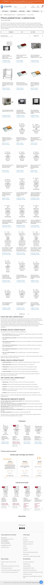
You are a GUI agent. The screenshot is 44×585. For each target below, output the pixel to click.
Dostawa (25, 548)
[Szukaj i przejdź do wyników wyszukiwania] (25, 7)
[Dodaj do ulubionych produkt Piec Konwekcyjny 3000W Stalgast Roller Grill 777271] (12, 95)
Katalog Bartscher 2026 (28, 568)
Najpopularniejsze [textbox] (4, 35)
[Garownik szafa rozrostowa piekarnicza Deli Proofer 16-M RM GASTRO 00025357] (22, 189)
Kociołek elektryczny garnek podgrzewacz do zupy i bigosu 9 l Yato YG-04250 (5, 438)
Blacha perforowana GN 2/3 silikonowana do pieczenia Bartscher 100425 (7, 194)
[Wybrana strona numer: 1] (36, 36)
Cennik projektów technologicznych (9, 572)
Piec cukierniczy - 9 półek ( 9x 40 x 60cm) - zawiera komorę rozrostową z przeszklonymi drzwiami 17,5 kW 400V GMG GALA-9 (36, 249)
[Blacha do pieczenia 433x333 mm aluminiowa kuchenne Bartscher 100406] (8, 134)
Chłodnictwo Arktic (27, 574)
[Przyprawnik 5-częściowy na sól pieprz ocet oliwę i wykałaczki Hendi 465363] (17, 435)
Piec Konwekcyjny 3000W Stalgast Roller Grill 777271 (7, 111)
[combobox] (6, 36)
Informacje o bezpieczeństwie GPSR (31, 556)
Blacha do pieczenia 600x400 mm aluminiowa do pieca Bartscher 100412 (21, 83)
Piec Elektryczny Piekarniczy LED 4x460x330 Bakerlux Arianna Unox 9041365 (6, 277)
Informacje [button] (26, 534)
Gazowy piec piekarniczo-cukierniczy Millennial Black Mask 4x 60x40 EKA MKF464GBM (21, 222)
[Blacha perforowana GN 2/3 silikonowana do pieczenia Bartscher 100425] (8, 189)
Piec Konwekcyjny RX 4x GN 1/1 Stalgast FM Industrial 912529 (7, 303)
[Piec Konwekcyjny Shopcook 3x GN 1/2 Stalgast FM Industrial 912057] (37, 299)
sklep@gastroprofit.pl (6, 545)
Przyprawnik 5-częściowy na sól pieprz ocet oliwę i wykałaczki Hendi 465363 (16, 438)
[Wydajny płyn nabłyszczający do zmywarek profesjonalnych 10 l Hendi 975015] (28, 435)
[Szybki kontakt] (41, 582)
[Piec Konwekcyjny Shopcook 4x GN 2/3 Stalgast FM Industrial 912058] (37, 106)
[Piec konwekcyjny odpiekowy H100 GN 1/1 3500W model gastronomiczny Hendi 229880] (8, 51)
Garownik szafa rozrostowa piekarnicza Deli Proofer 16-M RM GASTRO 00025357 (22, 194)
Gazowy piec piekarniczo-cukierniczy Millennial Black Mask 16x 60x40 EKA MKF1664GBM (7, 222)
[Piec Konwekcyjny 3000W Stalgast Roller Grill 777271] (8, 106)
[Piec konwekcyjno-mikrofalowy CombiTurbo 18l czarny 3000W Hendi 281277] (22, 271)
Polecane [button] (22, 421)
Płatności (25, 550)
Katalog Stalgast (27, 566)
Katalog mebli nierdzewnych (30, 570)
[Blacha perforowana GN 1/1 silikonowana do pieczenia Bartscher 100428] (22, 161)
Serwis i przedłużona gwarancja (30, 552)
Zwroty (24, 546)
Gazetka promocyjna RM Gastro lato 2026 (33, 572)
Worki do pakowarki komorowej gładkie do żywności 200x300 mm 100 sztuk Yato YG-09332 (5, 499)
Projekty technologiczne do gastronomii (10, 570)
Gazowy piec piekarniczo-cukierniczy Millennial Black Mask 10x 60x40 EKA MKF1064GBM (36, 194)
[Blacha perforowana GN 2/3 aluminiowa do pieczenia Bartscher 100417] (37, 161)
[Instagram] (22, 528)
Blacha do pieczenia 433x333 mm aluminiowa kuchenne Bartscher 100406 (7, 139)
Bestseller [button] (22, 516)
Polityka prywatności (28, 543)
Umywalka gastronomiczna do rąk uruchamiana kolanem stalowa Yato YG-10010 (38, 438)
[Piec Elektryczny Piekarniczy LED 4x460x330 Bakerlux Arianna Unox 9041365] (8, 271)
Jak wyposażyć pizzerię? (6, 568)
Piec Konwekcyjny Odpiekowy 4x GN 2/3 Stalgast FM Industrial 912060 (35, 277)
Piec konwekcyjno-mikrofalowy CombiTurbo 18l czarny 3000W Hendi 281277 (21, 277)
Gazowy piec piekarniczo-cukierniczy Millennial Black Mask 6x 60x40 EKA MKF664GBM (36, 222)
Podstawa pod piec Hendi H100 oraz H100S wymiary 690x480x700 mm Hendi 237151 (7, 84)
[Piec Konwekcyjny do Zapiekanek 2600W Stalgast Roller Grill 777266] (37, 51)
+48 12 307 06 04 (5, 547)
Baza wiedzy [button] (4, 559)
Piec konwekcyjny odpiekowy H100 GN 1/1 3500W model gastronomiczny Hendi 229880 (7, 57)
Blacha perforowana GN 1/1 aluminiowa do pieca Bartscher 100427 (7, 166)
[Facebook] (20, 528)
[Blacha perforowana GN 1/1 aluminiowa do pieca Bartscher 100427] (8, 161)
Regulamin (25, 539)
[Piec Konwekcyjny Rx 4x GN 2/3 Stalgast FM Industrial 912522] (22, 299)
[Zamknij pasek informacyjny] (42, 1)
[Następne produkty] (41, 431)
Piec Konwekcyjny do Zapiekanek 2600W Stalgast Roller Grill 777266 (36, 56)
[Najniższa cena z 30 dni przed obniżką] (8, 444)
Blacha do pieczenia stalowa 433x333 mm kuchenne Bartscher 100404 (35, 84)
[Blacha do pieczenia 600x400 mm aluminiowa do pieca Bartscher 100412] (22, 79)
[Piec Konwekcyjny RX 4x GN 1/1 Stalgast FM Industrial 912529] (8, 299)
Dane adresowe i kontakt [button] (8, 534)
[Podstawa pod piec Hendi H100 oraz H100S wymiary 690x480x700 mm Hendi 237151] (8, 79)
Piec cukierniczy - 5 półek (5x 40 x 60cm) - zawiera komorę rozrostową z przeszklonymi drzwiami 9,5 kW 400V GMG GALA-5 (7, 249)
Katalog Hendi (26, 563)
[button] (5, 11)
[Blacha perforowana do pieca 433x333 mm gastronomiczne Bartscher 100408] (37, 134)
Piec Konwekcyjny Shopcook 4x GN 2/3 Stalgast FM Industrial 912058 (35, 112)
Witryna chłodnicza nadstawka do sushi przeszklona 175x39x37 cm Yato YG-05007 (38, 499)
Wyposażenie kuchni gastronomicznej (10, 566)
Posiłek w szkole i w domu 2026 (8, 561)
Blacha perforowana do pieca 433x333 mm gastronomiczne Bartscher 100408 (36, 139)
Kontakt (25, 537)
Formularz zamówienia (28, 561)
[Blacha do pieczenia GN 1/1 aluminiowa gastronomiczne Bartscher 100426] (22, 51)
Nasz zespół (26, 554)
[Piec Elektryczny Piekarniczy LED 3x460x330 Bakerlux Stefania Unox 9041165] (22, 106)
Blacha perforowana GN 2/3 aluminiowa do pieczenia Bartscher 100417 (36, 167)
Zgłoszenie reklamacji (28, 541)
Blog (2, 563)
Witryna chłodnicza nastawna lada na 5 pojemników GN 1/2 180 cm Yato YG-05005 (27, 499)
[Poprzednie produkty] (3, 431)
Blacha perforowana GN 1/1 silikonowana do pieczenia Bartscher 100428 (22, 166)
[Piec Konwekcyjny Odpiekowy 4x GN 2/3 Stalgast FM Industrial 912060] (37, 271)
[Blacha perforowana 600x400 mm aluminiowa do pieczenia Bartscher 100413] (22, 134)
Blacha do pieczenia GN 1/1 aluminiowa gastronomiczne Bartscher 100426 (22, 57)
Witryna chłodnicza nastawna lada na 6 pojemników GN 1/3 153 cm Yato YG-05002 (16, 499)
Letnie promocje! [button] (22, 482)
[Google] (24, 528)
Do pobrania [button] (26, 559)
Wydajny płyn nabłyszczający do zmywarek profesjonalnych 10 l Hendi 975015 (27, 438)
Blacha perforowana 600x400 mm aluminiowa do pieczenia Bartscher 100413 (21, 139)
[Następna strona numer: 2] (42, 36)
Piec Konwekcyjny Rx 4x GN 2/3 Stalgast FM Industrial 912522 (21, 303)
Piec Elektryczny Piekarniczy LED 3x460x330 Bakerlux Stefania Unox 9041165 (21, 112)
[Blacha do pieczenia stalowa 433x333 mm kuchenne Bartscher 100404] (37, 79)
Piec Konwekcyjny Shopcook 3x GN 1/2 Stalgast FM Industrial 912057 (35, 304)
